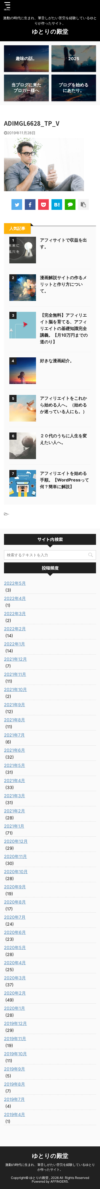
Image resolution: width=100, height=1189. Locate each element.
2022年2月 (15, 628)
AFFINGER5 (59, 1181)
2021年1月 (14, 826)
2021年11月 (15, 674)
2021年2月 (14, 811)
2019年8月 (14, 1084)
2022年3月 (15, 613)
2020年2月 (15, 993)
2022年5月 (15, 583)
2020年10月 (16, 871)
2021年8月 (14, 719)
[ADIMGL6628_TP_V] (56, 204)
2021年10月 (15, 689)
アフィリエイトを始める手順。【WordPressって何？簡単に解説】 (64, 480)
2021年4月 (14, 780)
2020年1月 (14, 1008)
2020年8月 (15, 902)
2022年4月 (15, 598)
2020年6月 (15, 932)
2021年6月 (14, 750)
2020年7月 (15, 917)
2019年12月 (15, 1023)
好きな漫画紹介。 (57, 360)
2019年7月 (14, 1099)
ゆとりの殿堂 (50, 31)
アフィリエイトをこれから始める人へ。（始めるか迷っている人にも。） (63, 404)
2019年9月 (14, 1069)
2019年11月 (15, 1038)
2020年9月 (15, 886)
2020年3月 (15, 977)
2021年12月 (15, 659)
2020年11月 (15, 856)
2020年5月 (15, 947)
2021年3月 (14, 795)
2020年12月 (16, 841)
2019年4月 (14, 1114)
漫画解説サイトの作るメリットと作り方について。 (63, 284)
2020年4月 (15, 962)
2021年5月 (14, 765)
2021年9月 (14, 704)
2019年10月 (15, 1053)
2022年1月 (14, 644)
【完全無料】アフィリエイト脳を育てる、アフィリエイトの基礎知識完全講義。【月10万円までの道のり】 (64, 328)
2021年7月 (14, 735)
